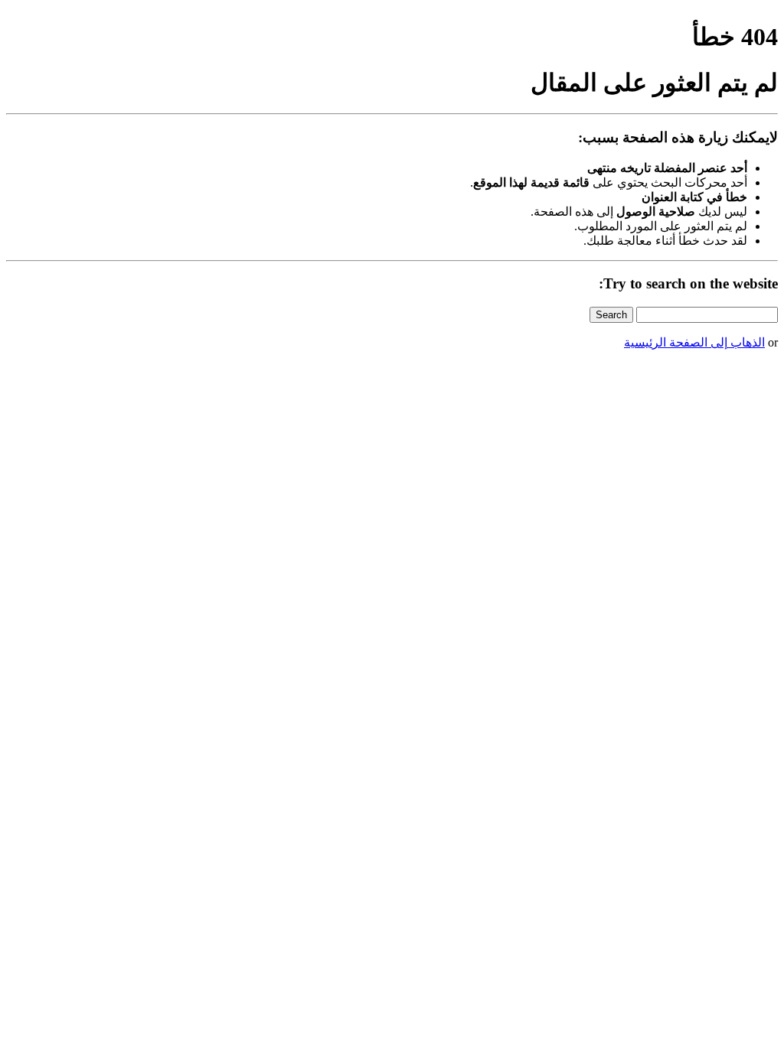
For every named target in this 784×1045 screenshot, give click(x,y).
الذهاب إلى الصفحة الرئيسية (694, 342)
